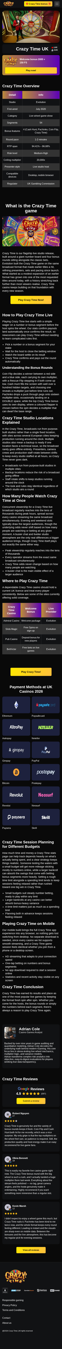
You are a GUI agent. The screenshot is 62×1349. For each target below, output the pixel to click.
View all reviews (31, 1250)
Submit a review (31, 1101)
